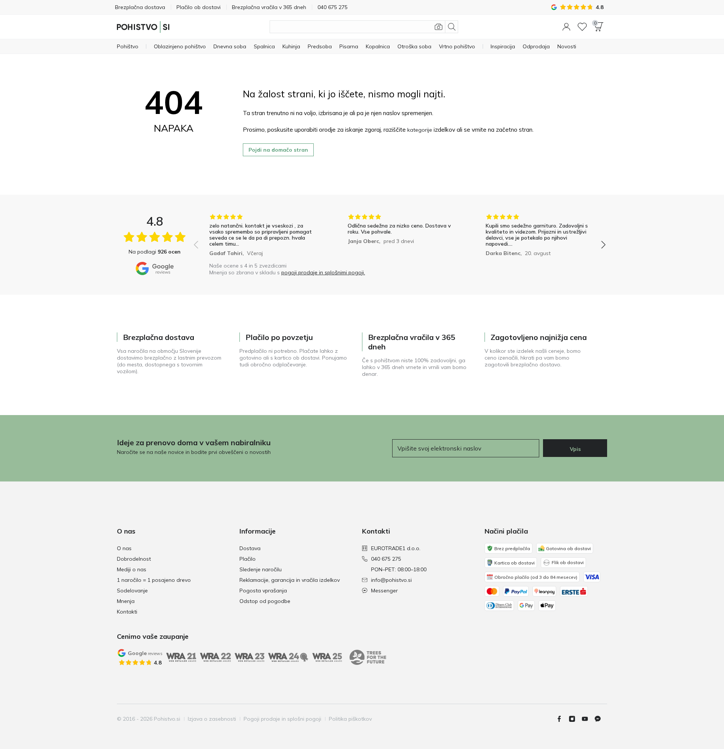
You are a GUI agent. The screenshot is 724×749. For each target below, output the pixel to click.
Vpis (575, 449)
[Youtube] (587, 718)
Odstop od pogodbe (264, 601)
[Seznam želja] (582, 26)
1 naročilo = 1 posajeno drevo (154, 580)
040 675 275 (386, 558)
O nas (124, 548)
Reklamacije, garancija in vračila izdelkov (289, 580)
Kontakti (127, 611)
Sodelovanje (132, 590)
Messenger (384, 590)
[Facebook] (562, 718)
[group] (261, 236)
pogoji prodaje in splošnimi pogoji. (323, 272)
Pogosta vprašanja (263, 590)
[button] (566, 27)
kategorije (419, 129)
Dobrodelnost (134, 558)
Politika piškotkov (350, 718)
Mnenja (126, 601)
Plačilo (247, 558)
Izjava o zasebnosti (212, 718)
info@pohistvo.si (391, 580)
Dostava (250, 548)
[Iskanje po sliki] (438, 26)
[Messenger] (600, 718)
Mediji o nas (131, 569)
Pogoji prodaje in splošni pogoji (282, 718)
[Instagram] (575, 718)
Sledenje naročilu (260, 569)
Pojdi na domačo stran (278, 149)
